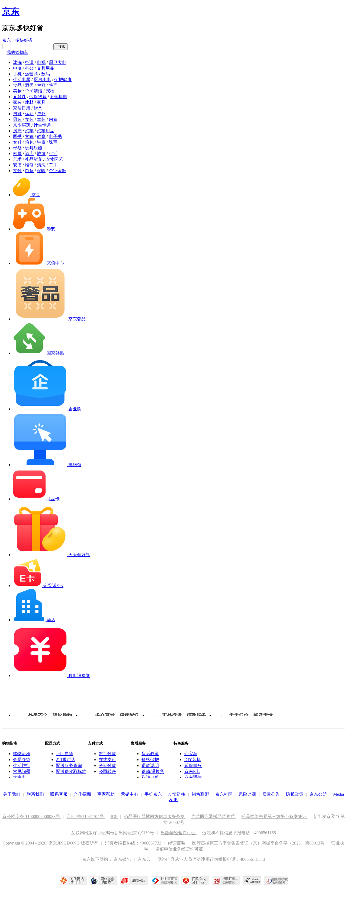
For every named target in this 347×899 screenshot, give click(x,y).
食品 (17, 85)
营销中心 (129, 794)
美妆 (17, 91)
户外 (41, 113)
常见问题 (21, 771)
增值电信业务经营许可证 (179, 849)
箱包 (29, 142)
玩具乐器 (33, 148)
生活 (53, 153)
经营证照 (177, 843)
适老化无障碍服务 (252, 880)
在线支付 (107, 759)
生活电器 (21, 79)
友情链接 (176, 794)
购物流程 (21, 753)
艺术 (17, 159)
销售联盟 (200, 794)
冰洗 (17, 62)
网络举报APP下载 (195, 880)
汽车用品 (45, 130)
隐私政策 (294, 794)
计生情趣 (42, 125)
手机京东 (153, 794)
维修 (29, 165)
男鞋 (17, 113)
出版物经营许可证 (179, 832)
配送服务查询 (69, 765)
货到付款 (107, 753)
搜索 (60, 46)
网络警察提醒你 (103, 880)
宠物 (50, 91)
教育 (41, 136)
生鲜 (41, 85)
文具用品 (45, 68)
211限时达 (65, 759)
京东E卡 (192, 771)
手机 (17, 74)
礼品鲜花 (33, 159)
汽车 (29, 130)
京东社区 (224, 794)
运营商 (31, 74)
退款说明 (150, 765)
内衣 (53, 119)
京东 (11, 11)
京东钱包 (123, 859)
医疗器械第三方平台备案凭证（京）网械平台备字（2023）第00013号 (259, 843)
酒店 (29, 153)
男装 (17, 119)
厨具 (38, 108)
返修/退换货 (153, 771)
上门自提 (64, 753)
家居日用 (21, 108)
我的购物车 (17, 52)
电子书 (55, 136)
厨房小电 (42, 79)
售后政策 (150, 753)
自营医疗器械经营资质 (213, 816)
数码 (45, 74)
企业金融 (57, 170)
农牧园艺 (54, 159)
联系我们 (35, 794)
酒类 (29, 85)
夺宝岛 (190, 753)
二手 (53, 165)
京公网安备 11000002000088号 (31, 816)
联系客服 (59, 794)
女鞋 (17, 142)
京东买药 (21, 125)
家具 (41, 102)
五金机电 (58, 96)
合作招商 (82, 794)
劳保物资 (38, 96)
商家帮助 (106, 794)
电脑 (17, 68)
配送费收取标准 (71, 771)
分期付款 (107, 765)
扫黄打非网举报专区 (226, 880)
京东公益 (318, 794)
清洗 (41, 165)
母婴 (17, 148)
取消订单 (150, 777)
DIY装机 (192, 759)
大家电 (19, 777)
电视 (41, 62)
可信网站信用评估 (73, 880)
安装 (17, 165)
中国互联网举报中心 (165, 880)
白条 (29, 170)
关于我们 (11, 794)
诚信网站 (134, 880)
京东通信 (193, 777)
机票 (17, 153)
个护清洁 (33, 91)
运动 (29, 113)
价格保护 (150, 759)
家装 (17, 102)
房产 (17, 130)
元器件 (19, 96)
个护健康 (63, 79)
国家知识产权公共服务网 (276, 880)
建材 (29, 102)
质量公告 (271, 794)
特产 (53, 85)
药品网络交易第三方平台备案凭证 (275, 816)
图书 (17, 136)
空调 (29, 62)
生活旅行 (21, 765)
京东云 (145, 859)
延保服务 (193, 765)
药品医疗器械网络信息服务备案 (155, 816)
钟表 (41, 142)
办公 (29, 68)
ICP (114, 816)
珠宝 (53, 142)
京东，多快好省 (17, 40)
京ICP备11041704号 (86, 816)
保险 (41, 170)
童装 (41, 119)
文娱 (29, 136)
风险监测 (247, 794)
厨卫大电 (57, 62)
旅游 (41, 153)
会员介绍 (21, 759)
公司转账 (107, 771)
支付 (17, 170)
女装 (29, 119)
